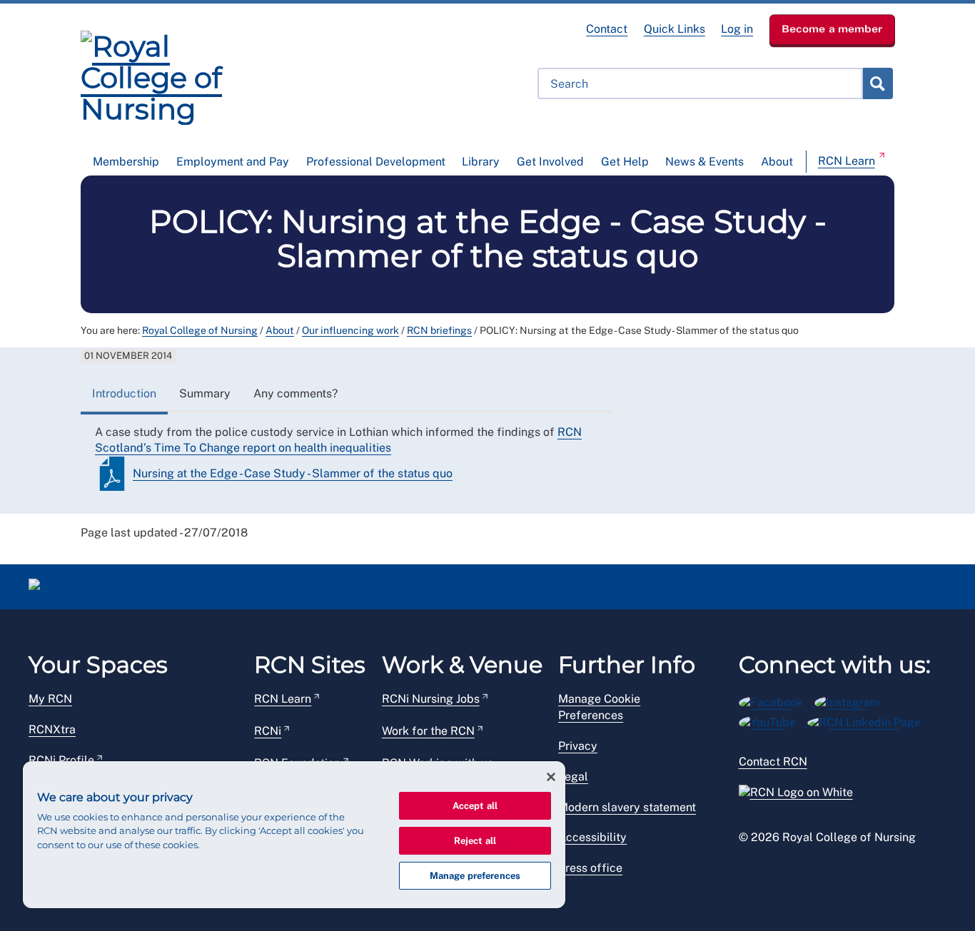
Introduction (124, 393)
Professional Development (375, 161)
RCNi (267, 731)
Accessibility (592, 837)
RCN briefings (439, 330)
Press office (590, 868)
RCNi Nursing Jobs (431, 699)
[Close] (551, 777)
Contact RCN (773, 761)
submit (877, 83)
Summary (205, 393)
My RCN (50, 699)
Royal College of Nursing (200, 330)
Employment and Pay (232, 161)
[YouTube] (773, 720)
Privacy (577, 746)
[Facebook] (777, 700)
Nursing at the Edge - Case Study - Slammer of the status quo (293, 473)
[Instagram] (851, 700)
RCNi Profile (61, 760)
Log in (737, 29)
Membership (126, 161)
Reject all (475, 840)
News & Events (704, 161)
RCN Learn (846, 161)
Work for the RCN (428, 731)
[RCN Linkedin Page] (868, 720)
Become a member (832, 28)
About (777, 161)
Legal (573, 776)
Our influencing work (350, 330)
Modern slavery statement (627, 807)
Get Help (625, 161)
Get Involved (550, 161)
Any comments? (295, 393)
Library (481, 161)
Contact (606, 29)
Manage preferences (475, 875)
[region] (294, 834)
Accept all (475, 805)
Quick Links (674, 29)
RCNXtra (52, 729)
